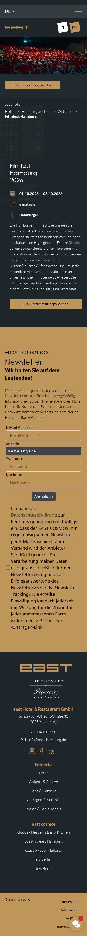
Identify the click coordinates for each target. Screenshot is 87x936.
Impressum (69, 901)
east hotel (13, 104)
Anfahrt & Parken (43, 781)
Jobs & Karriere (43, 790)
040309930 (47, 731)
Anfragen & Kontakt (43, 799)
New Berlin (43, 868)
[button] (76, 924)
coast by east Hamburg (44, 841)
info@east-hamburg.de (47, 739)
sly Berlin (43, 859)
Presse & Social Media (43, 808)
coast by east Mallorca (43, 850)
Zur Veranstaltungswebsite (32, 85)
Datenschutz (69, 910)
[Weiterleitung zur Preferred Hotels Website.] (46, 689)
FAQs (43, 772)
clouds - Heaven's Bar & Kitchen (43, 832)
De (8, 11)
